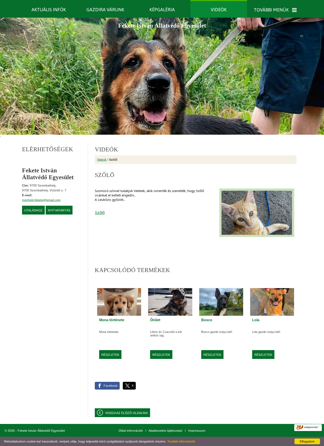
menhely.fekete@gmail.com (41, 200)
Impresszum (196, 430)
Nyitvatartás (59, 210)
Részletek (110, 354)
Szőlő (100, 213)
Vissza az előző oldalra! (126, 413)
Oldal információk (131, 430)
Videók (101, 159)
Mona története (111, 320)
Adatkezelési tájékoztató (165, 430)
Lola (255, 320)
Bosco (206, 320)
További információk (181, 441)
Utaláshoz (33, 210)
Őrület (155, 320)
